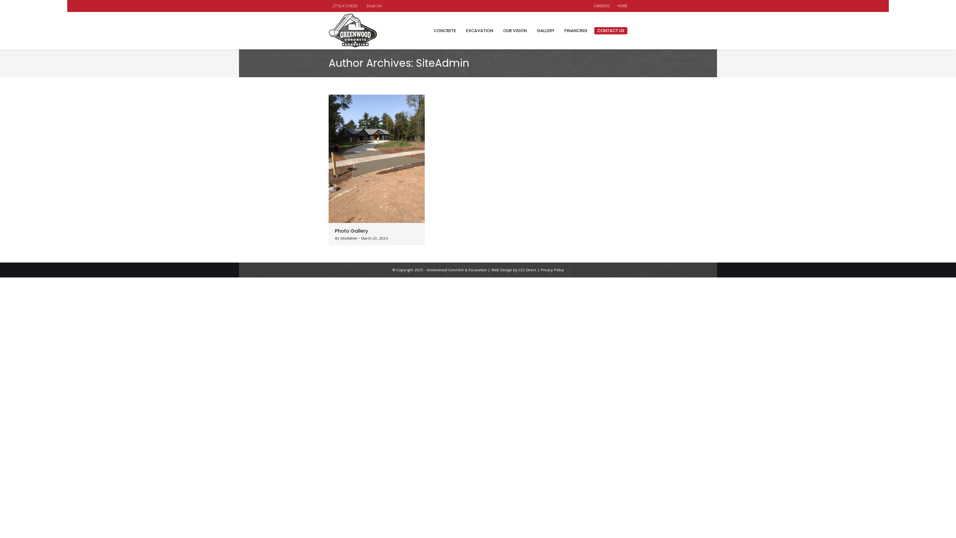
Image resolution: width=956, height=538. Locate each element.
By (346, 238)
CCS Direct (527, 269)
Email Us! (374, 6)
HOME (622, 6)
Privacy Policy (552, 269)
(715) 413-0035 (345, 6)
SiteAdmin (442, 63)
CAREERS (601, 6)
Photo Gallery (351, 230)
